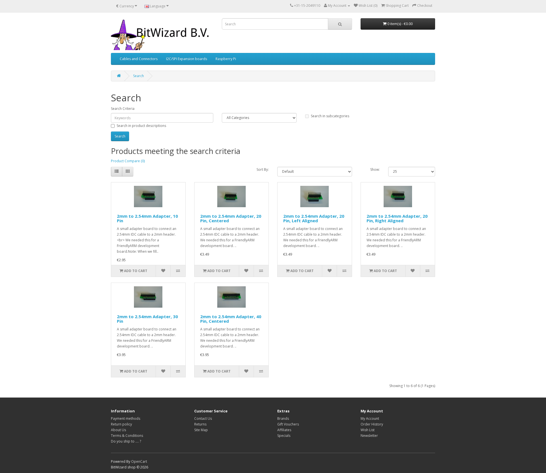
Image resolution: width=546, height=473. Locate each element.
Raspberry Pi (226, 58)
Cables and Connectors (139, 58)
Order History (372, 424)
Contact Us (203, 418)
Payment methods (125, 418)
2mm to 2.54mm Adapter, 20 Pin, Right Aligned (397, 218)
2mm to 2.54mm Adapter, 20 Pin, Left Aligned (313, 218)
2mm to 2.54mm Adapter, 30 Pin (147, 319)
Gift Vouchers (288, 424)
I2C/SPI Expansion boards (186, 58)
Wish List (368, 429)
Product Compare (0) (128, 161)
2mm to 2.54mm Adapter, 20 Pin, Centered (230, 218)
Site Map (201, 429)
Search (138, 75)
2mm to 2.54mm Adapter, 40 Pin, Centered (230, 319)
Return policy (121, 424)
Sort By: (263, 169)
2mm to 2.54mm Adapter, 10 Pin (147, 218)
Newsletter (369, 435)
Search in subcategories (330, 116)
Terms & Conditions (127, 435)
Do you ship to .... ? (126, 441)
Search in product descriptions (141, 125)
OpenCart (139, 461)
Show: (375, 169)
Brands (283, 418)
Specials (283, 435)
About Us (118, 429)
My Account (370, 418)
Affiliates (284, 429)
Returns (200, 424)
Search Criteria (123, 108)
